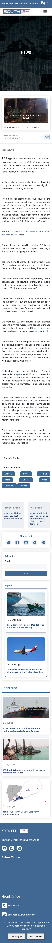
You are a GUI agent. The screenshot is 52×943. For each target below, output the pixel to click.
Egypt (26, 473)
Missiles (26, 479)
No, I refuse (36, 936)
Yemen (8, 473)
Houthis (43, 473)
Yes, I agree (16, 936)
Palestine (9, 485)
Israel (7, 479)
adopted (17, 374)
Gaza (44, 479)
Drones (24, 485)
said (48, 262)
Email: (7, 561)
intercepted (44, 328)
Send (26, 573)
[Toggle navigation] (45, 11)
